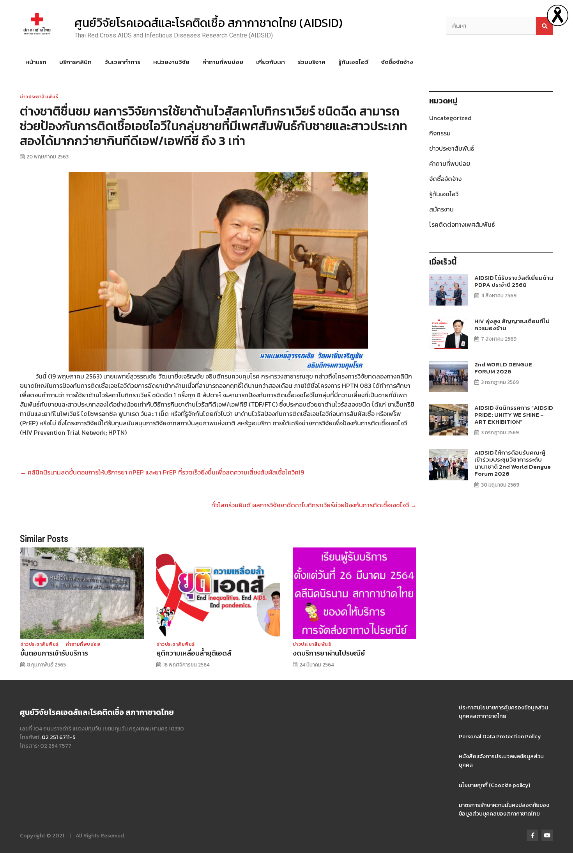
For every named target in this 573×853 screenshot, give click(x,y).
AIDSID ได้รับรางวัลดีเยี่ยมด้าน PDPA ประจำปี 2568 (513, 281)
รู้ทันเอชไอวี (353, 61)
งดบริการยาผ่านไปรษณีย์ (329, 653)
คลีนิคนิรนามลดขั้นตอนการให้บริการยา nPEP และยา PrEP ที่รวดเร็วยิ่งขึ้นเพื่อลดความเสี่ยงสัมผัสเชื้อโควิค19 (162, 472)
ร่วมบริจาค (311, 61)
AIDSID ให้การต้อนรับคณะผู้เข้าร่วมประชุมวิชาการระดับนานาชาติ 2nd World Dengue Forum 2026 (512, 463)
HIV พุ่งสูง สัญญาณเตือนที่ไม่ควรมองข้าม (512, 324)
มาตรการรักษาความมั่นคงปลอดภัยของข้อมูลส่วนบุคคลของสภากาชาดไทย (504, 809)
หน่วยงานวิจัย (171, 61)
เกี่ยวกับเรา (270, 61)
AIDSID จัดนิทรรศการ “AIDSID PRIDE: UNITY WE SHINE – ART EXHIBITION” (513, 414)
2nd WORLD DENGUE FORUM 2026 (503, 368)
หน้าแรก (35, 61)
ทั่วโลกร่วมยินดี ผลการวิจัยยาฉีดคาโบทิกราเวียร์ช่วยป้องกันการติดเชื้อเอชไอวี (314, 505)
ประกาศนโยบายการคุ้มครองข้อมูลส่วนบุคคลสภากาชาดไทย (503, 711)
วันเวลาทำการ (122, 61)
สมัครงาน (441, 209)
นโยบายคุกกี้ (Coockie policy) (494, 785)
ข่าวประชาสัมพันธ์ (39, 96)
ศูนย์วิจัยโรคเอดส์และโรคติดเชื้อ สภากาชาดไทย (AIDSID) (208, 23)
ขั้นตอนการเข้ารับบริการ (54, 653)
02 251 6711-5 (59, 737)
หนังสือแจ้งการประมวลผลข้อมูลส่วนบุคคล (501, 760)
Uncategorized (450, 118)
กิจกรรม (440, 133)
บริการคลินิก (75, 61)
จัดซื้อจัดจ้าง (397, 61)
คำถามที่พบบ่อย (222, 61)
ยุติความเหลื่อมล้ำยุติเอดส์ (193, 653)
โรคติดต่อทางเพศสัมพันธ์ (462, 224)
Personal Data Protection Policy (500, 736)
